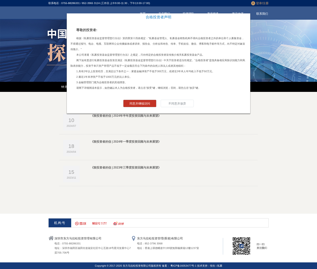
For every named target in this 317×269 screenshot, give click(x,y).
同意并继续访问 (140, 103)
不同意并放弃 (177, 103)
